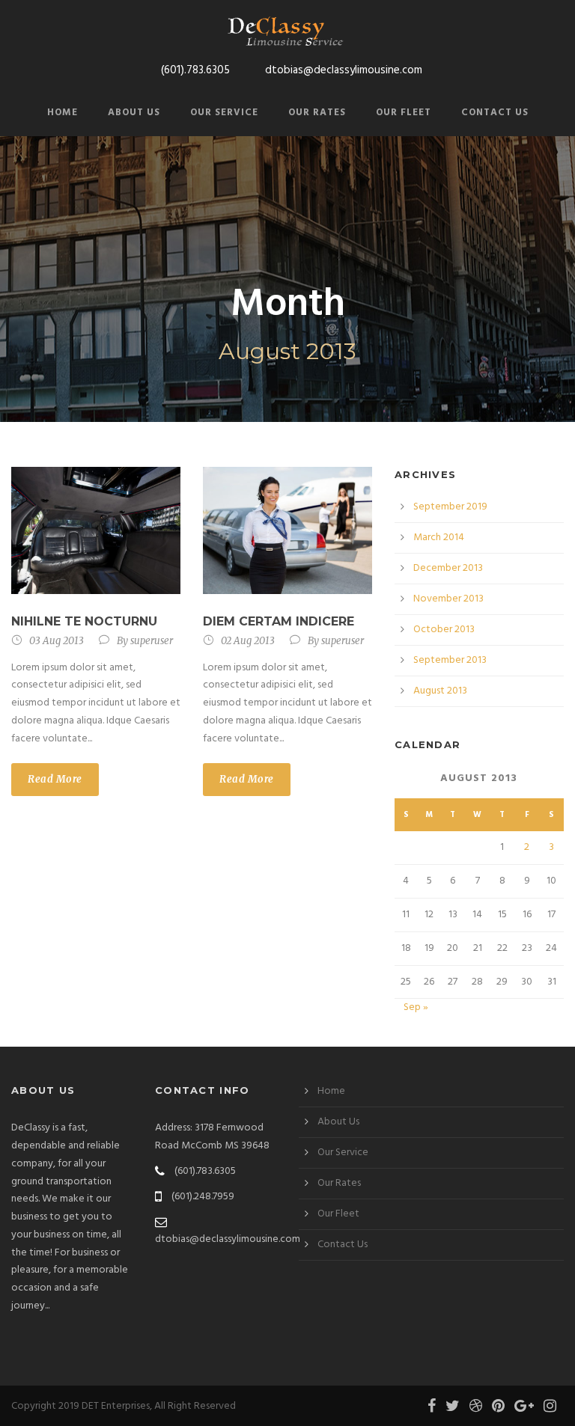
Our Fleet (403, 112)
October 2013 (444, 629)
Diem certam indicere (278, 621)
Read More (55, 779)
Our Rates (317, 112)
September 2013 (450, 660)
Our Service (224, 112)
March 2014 (438, 537)
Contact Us (495, 112)
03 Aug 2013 (56, 640)
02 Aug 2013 (248, 640)
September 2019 (450, 506)
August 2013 (440, 691)
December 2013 (448, 568)
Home (62, 112)
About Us (134, 112)
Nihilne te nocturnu (84, 621)
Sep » (416, 1007)
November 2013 (448, 599)
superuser (151, 640)
